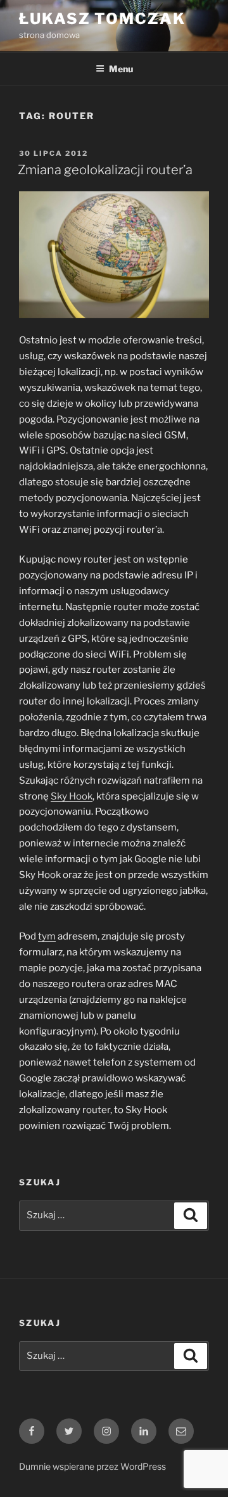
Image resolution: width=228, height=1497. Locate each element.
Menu (121, 68)
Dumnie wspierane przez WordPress (92, 1466)
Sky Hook (71, 796)
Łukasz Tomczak (102, 19)
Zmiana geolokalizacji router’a (105, 169)
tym (47, 936)
